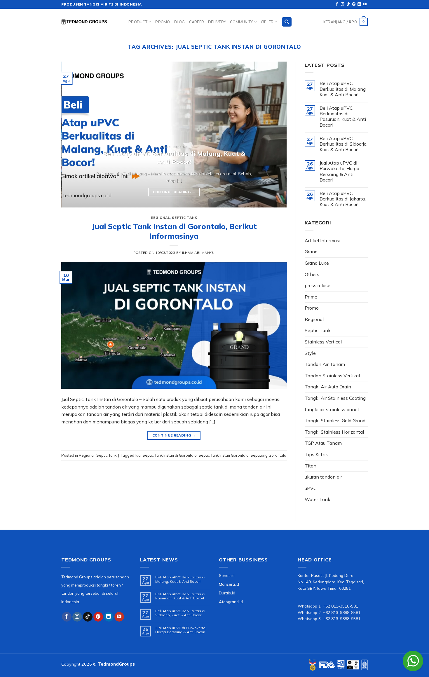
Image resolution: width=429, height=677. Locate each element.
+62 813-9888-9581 (341, 618)
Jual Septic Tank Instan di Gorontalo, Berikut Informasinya (174, 230)
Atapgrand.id (231, 601)
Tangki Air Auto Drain (328, 387)
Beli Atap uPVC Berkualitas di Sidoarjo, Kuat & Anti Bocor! (343, 144)
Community (241, 22)
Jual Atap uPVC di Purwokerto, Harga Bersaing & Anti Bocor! (339, 171)
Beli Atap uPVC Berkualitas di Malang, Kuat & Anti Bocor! (343, 89)
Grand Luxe (317, 263)
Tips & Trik (316, 454)
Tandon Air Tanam (325, 364)
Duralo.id (227, 592)
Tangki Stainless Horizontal (334, 432)
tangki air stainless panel (332, 409)
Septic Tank (184, 218)
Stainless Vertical (323, 342)
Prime (311, 297)
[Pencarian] (287, 22)
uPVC (311, 488)
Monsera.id (229, 584)
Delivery (217, 22)
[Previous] (73, 134)
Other (267, 22)
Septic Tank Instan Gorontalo (223, 455)
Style (310, 353)
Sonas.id (227, 575)
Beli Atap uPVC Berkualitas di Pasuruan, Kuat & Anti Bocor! (343, 116)
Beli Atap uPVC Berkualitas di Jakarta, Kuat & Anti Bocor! (343, 199)
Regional (160, 218)
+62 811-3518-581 (340, 605)
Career (196, 22)
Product (137, 22)
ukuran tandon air (323, 477)
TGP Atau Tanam (323, 443)
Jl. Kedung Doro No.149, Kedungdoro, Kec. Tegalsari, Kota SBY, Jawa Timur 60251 (331, 582)
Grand (311, 251)
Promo (162, 22)
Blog (179, 22)
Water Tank (317, 499)
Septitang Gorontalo (268, 455)
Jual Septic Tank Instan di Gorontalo (166, 455)
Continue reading (174, 192)
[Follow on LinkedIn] (359, 4)
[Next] (275, 134)
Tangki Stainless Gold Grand (335, 420)
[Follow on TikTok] (348, 4)
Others (312, 274)
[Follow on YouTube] (365, 4)
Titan (310, 466)
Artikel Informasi (322, 240)
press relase (317, 285)
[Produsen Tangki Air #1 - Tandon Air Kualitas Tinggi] (90, 22)
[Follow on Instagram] (342, 4)
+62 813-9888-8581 (341, 612)
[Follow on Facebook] (337, 4)
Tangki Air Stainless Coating (335, 398)
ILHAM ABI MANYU (198, 253)
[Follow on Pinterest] (353, 4)
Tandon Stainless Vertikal (332, 375)
